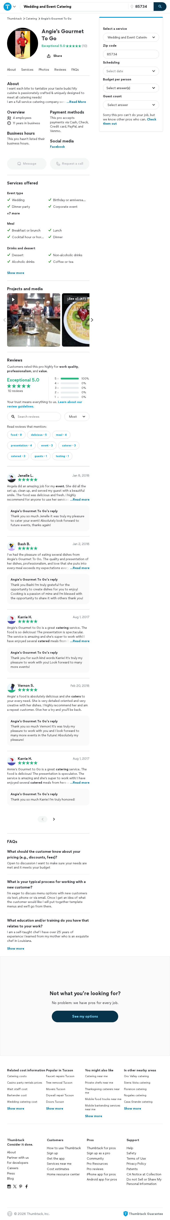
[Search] (160, 6)
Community (95, 1158)
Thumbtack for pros (101, 1148)
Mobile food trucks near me (103, 1099)
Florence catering (135, 1089)
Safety (131, 1153)
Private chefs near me (99, 1082)
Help (130, 1148)
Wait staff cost (17, 1089)
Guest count (112, 96)
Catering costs (17, 1076)
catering (31, 18)
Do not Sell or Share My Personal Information (144, 1182)
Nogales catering (135, 1095)
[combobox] (74, 6)
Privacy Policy (136, 1164)
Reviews (60, 70)
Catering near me (96, 1076)
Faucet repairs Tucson (60, 1076)
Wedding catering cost (22, 1101)
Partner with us (18, 1158)
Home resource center (63, 1174)
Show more (15, 1108)
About (11, 70)
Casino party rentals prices (24, 1082)
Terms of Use (136, 1158)
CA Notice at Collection (144, 1174)
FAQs (75, 70)
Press (11, 1173)
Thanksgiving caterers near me (102, 1091)
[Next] (54, 819)
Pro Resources (97, 1164)
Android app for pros (102, 1179)
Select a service (115, 29)
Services (27, 70)
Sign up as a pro (98, 1153)
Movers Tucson (55, 1089)
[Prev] (42, 819)
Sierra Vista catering (137, 1082)
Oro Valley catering (136, 1076)
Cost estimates (58, 1169)
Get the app (56, 1158)
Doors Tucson (55, 1101)
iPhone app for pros (101, 1174)
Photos (44, 70)
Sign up (52, 1153)
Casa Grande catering (138, 1101)
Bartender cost (17, 1095)
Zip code (109, 46)
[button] (22, 43)
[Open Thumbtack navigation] (10, 6)
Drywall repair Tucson (60, 1095)
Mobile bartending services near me (102, 1107)
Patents (132, 1169)
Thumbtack (14, 18)
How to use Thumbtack (64, 1148)
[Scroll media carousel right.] (92, 320)
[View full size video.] (33, 320)
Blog (10, 1178)
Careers (12, 1168)
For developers (17, 1163)
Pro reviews (95, 1169)
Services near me (59, 1164)
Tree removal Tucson (59, 1082)
